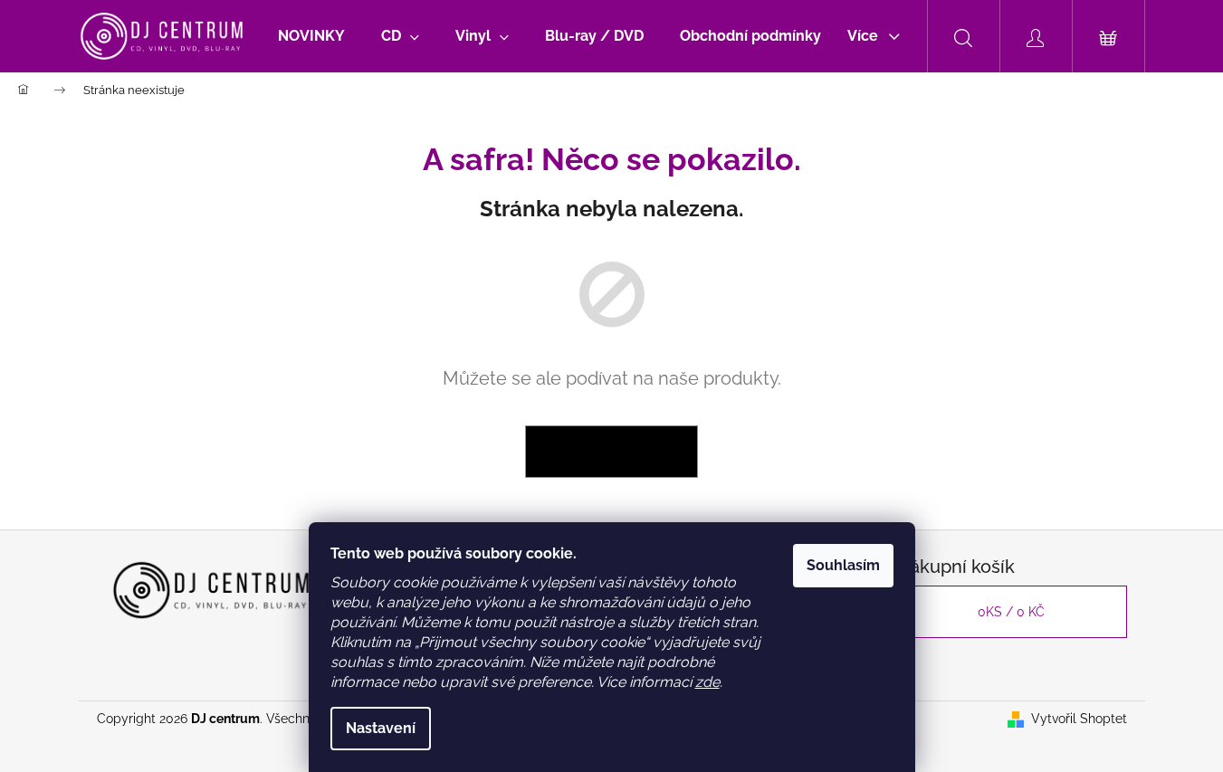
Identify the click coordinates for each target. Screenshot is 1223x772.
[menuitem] (311, 36)
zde (707, 682)
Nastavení (381, 728)
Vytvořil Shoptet (1079, 718)
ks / (1011, 612)
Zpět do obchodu (611, 451)
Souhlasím (843, 565)
